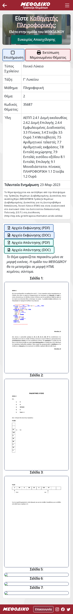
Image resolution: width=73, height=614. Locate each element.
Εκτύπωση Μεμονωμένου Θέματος (48, 55)
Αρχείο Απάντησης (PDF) (31, 242)
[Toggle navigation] (67, 5)
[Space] (35, 5)
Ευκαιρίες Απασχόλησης (36, 39)
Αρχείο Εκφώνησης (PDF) (31, 228)
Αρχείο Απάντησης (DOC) (31, 250)
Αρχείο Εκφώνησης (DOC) (31, 235)
